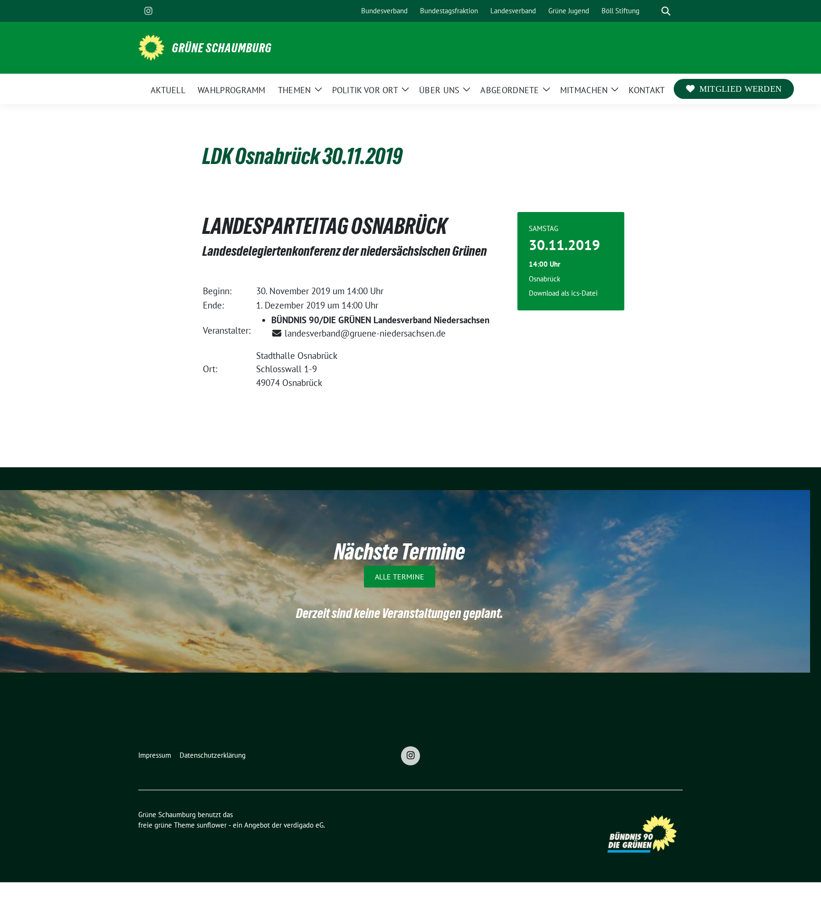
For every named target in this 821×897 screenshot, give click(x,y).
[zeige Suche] (666, 11)
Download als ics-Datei (563, 293)
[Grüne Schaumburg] (151, 46)
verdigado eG (304, 824)
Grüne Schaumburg (222, 48)
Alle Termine (399, 576)
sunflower (212, 824)
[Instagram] (148, 10)
